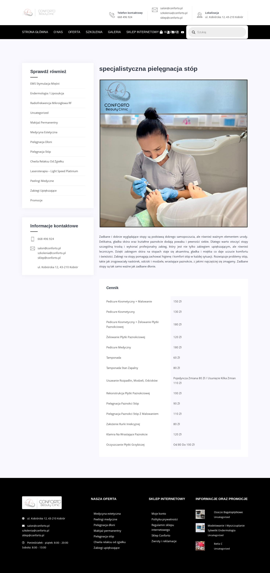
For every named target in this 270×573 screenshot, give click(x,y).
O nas (58, 32)
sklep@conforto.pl (171, 17)
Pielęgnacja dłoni (41, 142)
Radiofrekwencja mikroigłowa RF (51, 103)
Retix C (218, 543)
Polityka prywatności (165, 519)
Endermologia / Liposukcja (47, 93)
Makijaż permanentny (44, 122)
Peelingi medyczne (42, 181)
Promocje (36, 200)
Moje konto (159, 513)
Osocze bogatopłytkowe (228, 512)
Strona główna (35, 32)
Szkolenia (94, 32)
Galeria (114, 32)
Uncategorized (39, 113)
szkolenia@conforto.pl (174, 13)
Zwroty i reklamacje (164, 541)
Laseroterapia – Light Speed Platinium (54, 171)
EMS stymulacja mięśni (45, 83)
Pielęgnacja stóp (40, 151)
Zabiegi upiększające (43, 190)
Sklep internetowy (142, 32)
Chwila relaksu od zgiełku (47, 161)
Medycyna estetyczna (43, 132)
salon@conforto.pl (171, 8)
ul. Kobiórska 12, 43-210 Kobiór (58, 267)
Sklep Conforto (161, 535)
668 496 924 (125, 17)
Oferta (74, 32)
